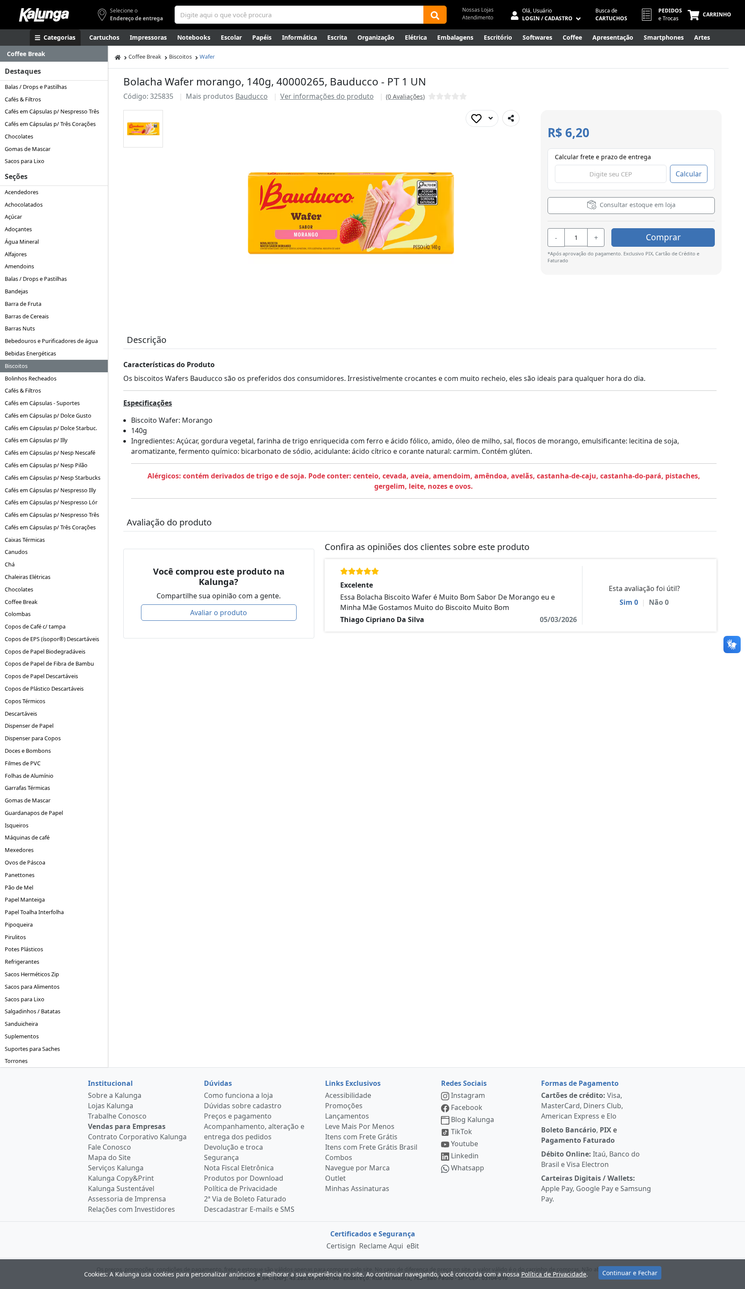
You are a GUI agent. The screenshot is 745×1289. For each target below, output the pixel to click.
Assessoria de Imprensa (127, 1199)
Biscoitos (16, 366)
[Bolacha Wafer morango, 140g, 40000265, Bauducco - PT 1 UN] (143, 129)
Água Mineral (22, 241)
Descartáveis (21, 713)
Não (659, 602)
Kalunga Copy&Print (121, 1178)
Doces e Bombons (28, 751)
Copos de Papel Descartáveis (41, 676)
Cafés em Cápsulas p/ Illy (36, 440)
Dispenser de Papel (29, 725)
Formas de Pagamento (580, 1083)
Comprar (663, 237)
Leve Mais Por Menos (359, 1126)
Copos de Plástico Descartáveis (44, 688)
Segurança (221, 1157)
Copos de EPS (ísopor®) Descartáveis (52, 639)
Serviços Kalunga (116, 1168)
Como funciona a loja (238, 1095)
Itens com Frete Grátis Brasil (371, 1147)
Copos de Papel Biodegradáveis (45, 651)
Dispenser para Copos (33, 738)
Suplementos (22, 1036)
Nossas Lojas (478, 9)
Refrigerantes (22, 961)
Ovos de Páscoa (25, 862)
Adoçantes (18, 229)
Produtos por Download (243, 1178)
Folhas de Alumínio (29, 776)
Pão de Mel (19, 887)
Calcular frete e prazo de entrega (603, 157)
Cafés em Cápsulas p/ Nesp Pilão (46, 465)
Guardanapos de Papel (34, 813)
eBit (413, 1246)
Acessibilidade (348, 1095)
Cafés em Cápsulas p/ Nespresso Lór (51, 502)
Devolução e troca (233, 1147)
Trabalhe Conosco (117, 1116)
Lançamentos (347, 1116)
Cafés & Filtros (23, 99)
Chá (10, 564)
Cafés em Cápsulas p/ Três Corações (50, 124)
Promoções (344, 1105)
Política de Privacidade (240, 1188)
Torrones (16, 1061)
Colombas (18, 614)
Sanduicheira (21, 1024)
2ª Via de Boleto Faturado (245, 1199)
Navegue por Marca (357, 1168)
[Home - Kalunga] (118, 57)
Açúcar (13, 216)
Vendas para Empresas (127, 1126)
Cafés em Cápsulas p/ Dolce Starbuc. (51, 428)
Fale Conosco (109, 1147)
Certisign (341, 1246)
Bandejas (16, 291)
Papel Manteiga (25, 899)
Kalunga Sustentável (121, 1188)
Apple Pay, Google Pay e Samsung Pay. (596, 1188)
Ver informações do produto (327, 96)
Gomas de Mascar (27, 149)
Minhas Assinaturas (357, 1188)
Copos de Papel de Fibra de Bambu (49, 663)
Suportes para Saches (32, 1049)
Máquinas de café (27, 837)
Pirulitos (15, 937)
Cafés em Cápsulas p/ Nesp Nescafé (50, 452)
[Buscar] (435, 15)
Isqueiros (16, 825)
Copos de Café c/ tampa (35, 626)
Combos (338, 1157)
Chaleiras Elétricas (27, 577)
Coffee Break (21, 602)
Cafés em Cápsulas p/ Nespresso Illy (50, 490)
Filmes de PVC (23, 763)
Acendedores (21, 192)
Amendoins (19, 266)
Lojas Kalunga (110, 1105)
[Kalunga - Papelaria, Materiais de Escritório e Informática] (44, 15)
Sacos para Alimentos (32, 986)
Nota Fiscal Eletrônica (239, 1168)
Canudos (16, 552)
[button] (143, 129)
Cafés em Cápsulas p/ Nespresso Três (52, 111)
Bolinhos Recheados (30, 378)
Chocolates (19, 136)
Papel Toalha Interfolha (34, 912)
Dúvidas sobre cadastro (243, 1105)
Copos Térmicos (25, 701)
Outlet (335, 1178)
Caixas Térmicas (25, 540)
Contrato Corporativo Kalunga (137, 1136)
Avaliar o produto (218, 612)
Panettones (19, 875)
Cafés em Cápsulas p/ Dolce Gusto (48, 415)
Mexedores (19, 850)
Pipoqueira (19, 924)
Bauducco (251, 96)
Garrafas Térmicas (27, 788)
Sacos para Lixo (24, 161)
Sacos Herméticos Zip (32, 974)
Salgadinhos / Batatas (32, 1011)
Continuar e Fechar (629, 1273)
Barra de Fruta (23, 304)
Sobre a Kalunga (114, 1095)
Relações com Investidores (131, 1209)
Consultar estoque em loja (637, 205)
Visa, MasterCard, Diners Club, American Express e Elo (582, 1106)
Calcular (689, 174)
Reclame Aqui (381, 1246)
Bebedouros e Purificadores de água (51, 341)
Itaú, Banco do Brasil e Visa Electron (590, 1159)
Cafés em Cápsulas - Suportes (42, 403)
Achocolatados (24, 204)
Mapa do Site (109, 1157)
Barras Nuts (20, 328)
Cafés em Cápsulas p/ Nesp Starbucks (52, 477)
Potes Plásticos (24, 949)
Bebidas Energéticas (30, 353)
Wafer (207, 56)
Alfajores (16, 254)
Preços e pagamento (238, 1116)
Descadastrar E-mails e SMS (249, 1209)
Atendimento (477, 17)
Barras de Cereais (27, 316)
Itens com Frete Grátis (361, 1136)
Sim (629, 602)
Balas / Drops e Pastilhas (36, 87)
